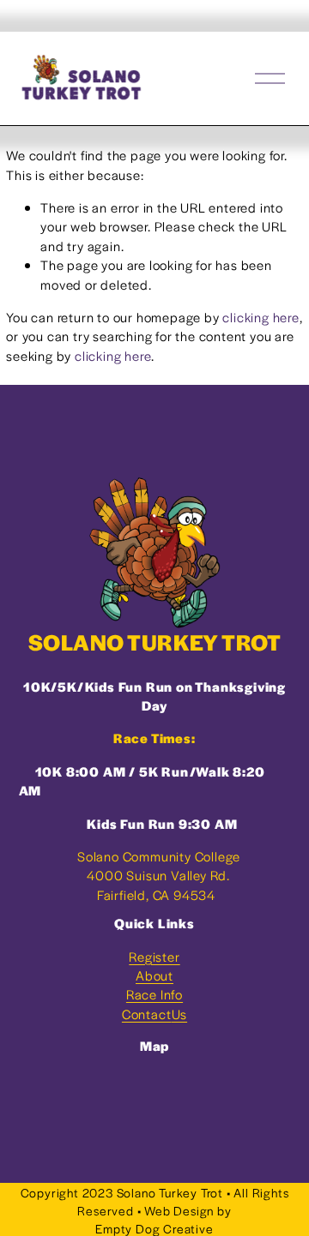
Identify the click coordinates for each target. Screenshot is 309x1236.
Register (154, 956)
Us (180, 1014)
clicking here (260, 317)
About (154, 975)
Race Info (154, 994)
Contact (147, 1014)
